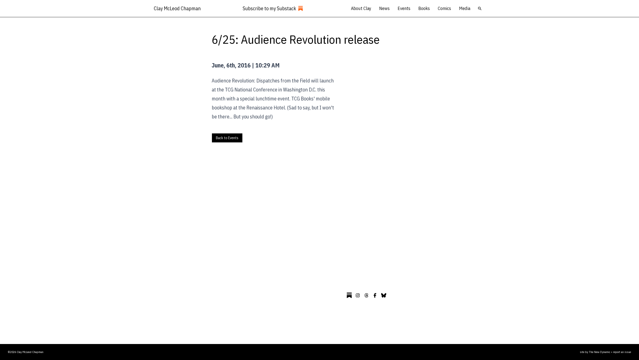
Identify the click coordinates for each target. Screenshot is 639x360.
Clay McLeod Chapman (177, 8)
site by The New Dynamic (595, 352)
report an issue (622, 352)
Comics (444, 8)
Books (424, 8)
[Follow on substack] (349, 295)
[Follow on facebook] (375, 295)
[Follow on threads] (366, 295)
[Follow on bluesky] (383, 295)
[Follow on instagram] (357, 295)
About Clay (361, 8)
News (384, 8)
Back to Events (227, 138)
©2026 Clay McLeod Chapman (25, 352)
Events (404, 8)
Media (464, 8)
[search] (479, 8)
